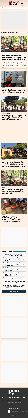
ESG (25, 400)
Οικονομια (5, 397)
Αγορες (11, 397)
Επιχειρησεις (17, 397)
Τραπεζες (20, 400)
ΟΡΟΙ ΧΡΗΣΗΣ (11, 408)
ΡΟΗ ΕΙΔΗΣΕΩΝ (23, 4)
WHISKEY (17, 415)
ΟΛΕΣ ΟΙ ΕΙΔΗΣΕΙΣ (14, 291)
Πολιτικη (9, 400)
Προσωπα (23, 397)
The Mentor (11, 403)
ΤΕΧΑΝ (23, 8)
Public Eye (18, 403)
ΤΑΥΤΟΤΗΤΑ (17, 408)
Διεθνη (15, 400)
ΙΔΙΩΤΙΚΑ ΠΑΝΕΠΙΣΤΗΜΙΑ (15, 8)
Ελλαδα (4, 400)
